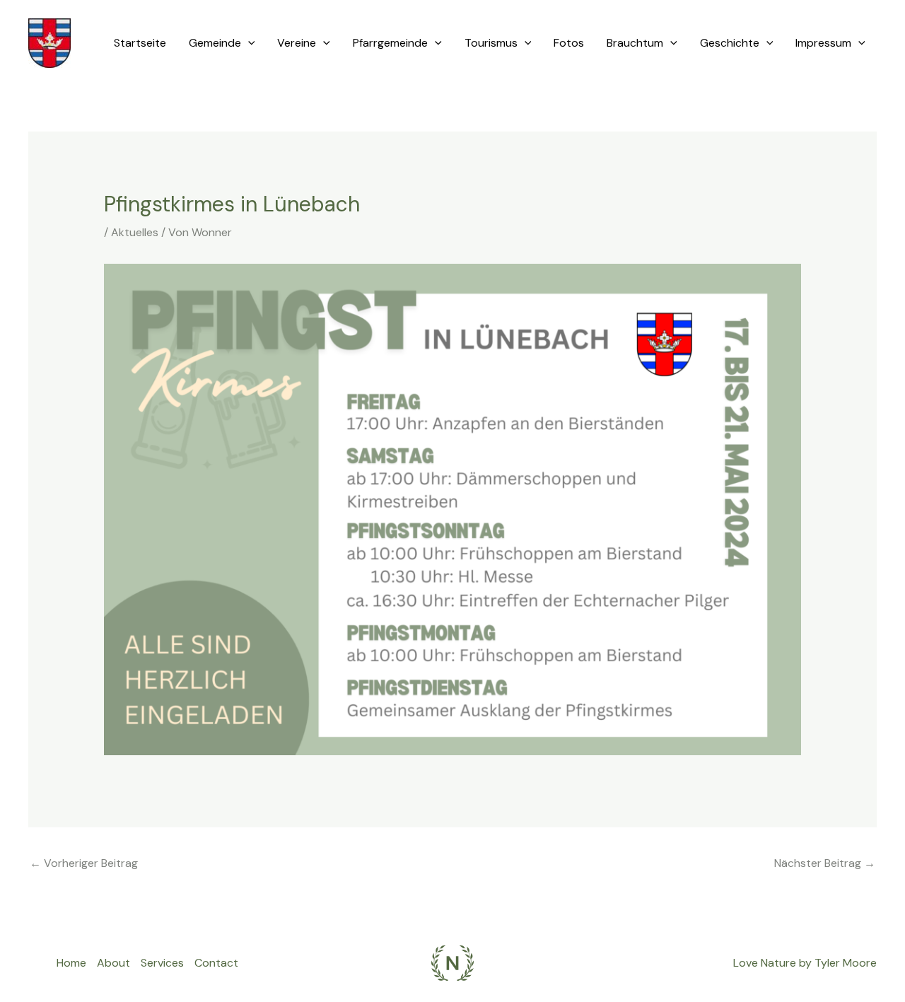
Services (162, 962)
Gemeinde (215, 42)
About (113, 962)
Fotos (569, 42)
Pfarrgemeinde (390, 42)
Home (71, 962)
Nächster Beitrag (824, 863)
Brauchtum (635, 42)
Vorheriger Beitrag (84, 863)
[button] (248, 43)
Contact (216, 962)
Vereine (296, 42)
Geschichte (729, 42)
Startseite (140, 42)
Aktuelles (134, 232)
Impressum (823, 42)
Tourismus (491, 42)
